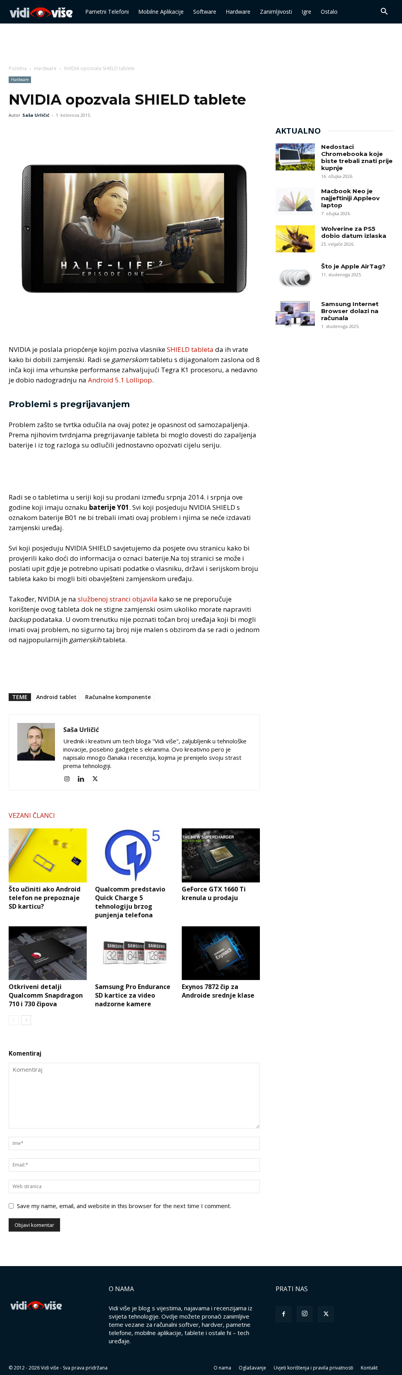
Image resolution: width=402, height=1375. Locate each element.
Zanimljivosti (276, 11)
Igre (306, 11)
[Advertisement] (201, 44)
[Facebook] (16, 133)
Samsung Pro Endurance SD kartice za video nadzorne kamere (132, 995)
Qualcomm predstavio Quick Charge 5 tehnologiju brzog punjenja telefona (130, 902)
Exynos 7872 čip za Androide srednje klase (218, 991)
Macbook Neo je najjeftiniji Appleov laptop (350, 198)
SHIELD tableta (190, 349)
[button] (384, 12)
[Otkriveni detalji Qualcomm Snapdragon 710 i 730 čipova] (48, 953)
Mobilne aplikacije (161, 11)
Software (204, 11)
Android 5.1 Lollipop (120, 379)
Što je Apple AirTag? (353, 266)
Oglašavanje (252, 1367)
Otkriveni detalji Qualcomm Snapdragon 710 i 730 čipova (46, 995)
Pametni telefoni (107, 11)
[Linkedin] (83, 779)
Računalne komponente (118, 697)
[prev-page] (13, 1020)
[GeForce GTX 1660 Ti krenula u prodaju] (221, 855)
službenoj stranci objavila (117, 598)
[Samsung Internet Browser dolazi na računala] (295, 314)
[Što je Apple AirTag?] (295, 276)
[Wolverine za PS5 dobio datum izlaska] (295, 238)
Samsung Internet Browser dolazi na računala (349, 311)
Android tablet (56, 697)
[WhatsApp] (52, 133)
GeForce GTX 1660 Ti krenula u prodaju (214, 893)
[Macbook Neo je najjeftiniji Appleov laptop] (295, 201)
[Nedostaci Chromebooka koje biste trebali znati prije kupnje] (295, 156)
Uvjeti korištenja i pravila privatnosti (313, 1367)
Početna (18, 68)
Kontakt (369, 1367)
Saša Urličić (35, 115)
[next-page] (26, 1020)
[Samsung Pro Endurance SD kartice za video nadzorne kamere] (134, 953)
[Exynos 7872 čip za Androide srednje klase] (221, 953)
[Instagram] (69, 779)
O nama (222, 1367)
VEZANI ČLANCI (32, 815)
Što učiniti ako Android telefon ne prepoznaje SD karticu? (44, 898)
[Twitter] (34, 133)
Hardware (238, 11)
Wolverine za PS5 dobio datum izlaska (353, 232)
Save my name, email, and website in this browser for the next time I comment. (124, 1206)
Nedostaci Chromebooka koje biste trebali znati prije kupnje (357, 157)
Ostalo (329, 11)
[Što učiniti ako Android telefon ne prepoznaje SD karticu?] (48, 855)
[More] (71, 133)
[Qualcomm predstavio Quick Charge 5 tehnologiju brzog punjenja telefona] (134, 855)
